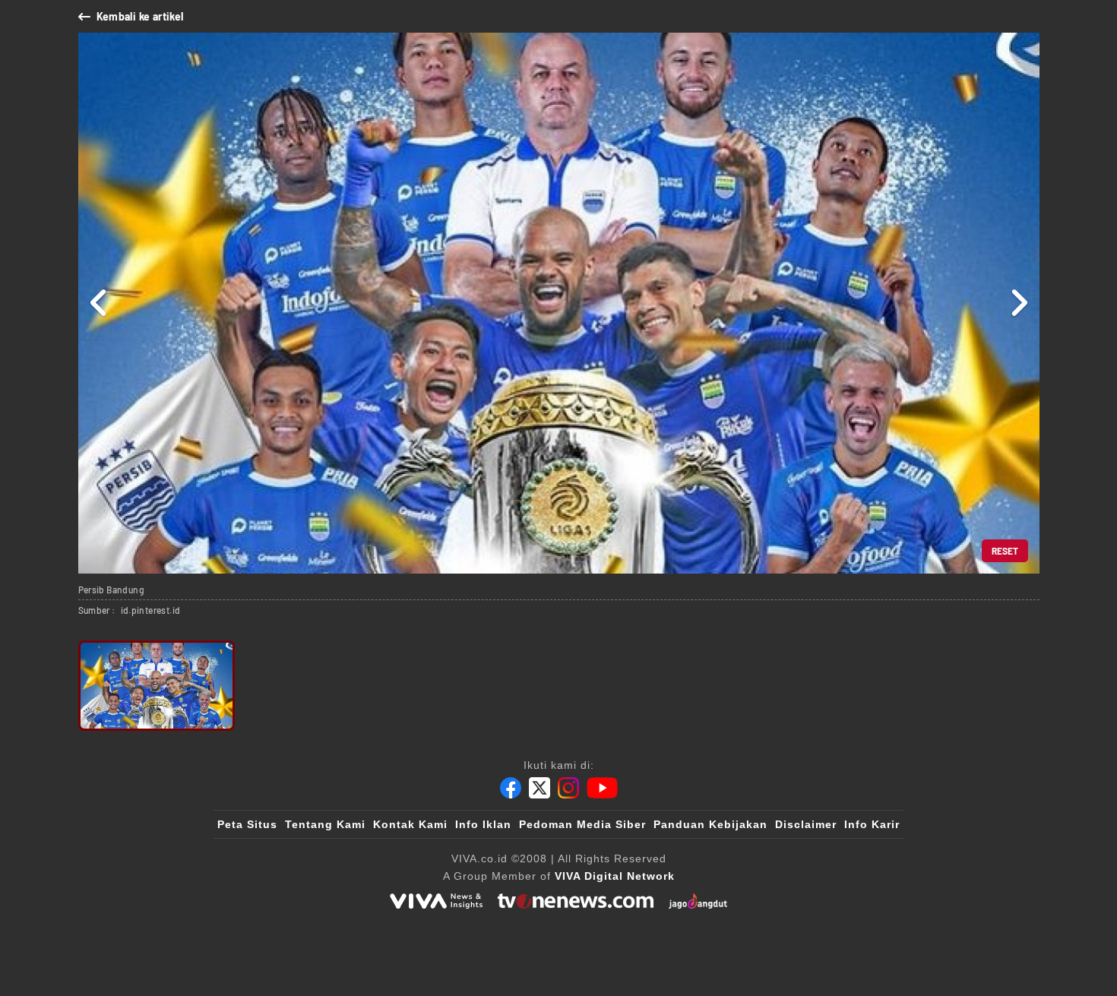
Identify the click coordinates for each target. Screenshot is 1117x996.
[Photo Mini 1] (157, 685)
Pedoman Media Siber (582, 824)
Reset (1005, 550)
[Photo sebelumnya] (99, 303)
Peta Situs (247, 824)
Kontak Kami (410, 824)
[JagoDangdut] (698, 901)
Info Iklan (483, 824)
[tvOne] (575, 901)
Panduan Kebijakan (710, 824)
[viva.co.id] (436, 901)
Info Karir (872, 824)
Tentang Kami (325, 824)
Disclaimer (806, 824)
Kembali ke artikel (140, 16)
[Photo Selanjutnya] (1018, 303)
